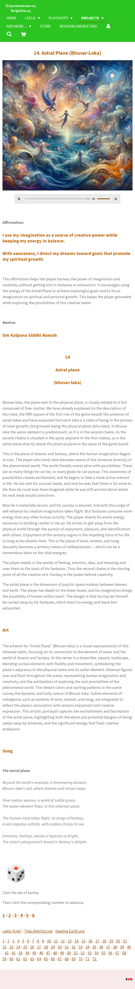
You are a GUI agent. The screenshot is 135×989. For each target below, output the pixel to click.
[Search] (9, 34)
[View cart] (23, 34)
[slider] (53, 198)
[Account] (108, 26)
